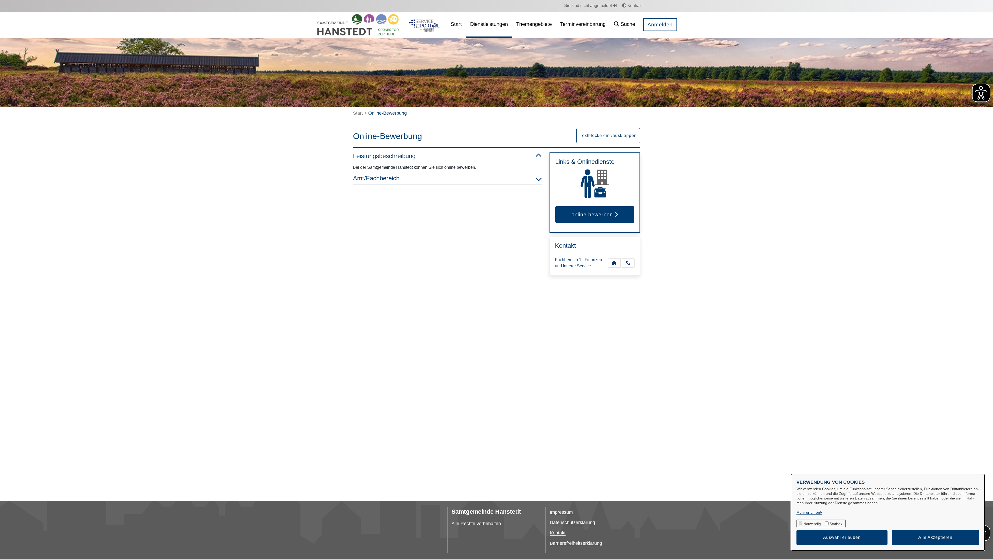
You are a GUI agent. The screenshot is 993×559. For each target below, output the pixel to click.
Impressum (561, 512)
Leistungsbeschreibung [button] (384, 155)
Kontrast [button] (634, 5)
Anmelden (660, 24)
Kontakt (558, 532)
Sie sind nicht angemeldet (588, 5)
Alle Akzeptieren (935, 537)
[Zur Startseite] (358, 25)
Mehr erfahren (808, 512)
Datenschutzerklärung (572, 522)
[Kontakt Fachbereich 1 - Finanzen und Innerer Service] (614, 263)
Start (358, 113)
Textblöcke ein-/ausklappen (608, 135)
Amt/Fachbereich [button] (376, 178)
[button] (624, 25)
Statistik (836, 524)
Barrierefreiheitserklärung (576, 543)
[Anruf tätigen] (628, 263)
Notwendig (812, 524)
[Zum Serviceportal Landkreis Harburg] (423, 25)
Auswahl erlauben (842, 537)
